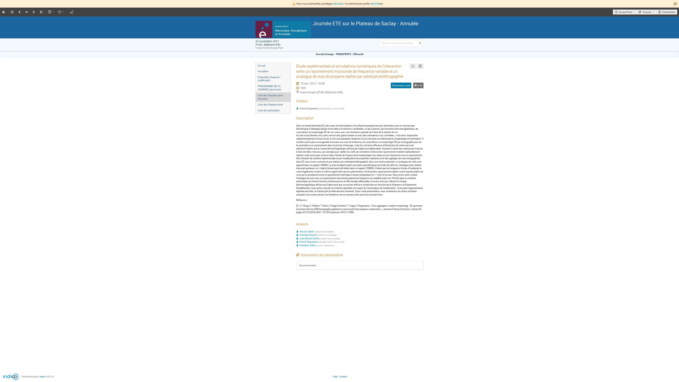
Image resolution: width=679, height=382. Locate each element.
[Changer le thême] (61, 12)
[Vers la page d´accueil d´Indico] (3, 12)
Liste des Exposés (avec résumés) (270, 97)
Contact (343, 376)
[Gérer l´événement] (71, 12)
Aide (335, 376)
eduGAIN (338, 3)
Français (647, 12)
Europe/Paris (625, 12)
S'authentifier (668, 12)
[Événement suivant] (33, 12)
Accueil (261, 65)
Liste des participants (269, 110)
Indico (42, 376)
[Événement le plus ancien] (12, 12)
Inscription (263, 71)
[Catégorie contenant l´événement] (26, 12)
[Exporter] (51, 12)
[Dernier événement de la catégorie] (40, 12)
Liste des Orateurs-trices (270, 104)
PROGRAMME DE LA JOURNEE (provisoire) (269, 88)
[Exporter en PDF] (413, 66)
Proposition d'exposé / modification (269, 79)
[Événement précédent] (19, 12)
